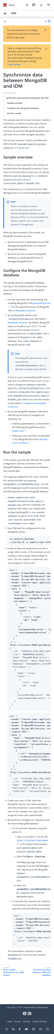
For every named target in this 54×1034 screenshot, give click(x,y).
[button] (41, 5)
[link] (5, 5)
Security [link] (26, 1021)
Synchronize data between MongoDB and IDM (27, 98)
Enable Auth (18, 430)
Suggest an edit (46, 21)
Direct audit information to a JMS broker (13, 972)
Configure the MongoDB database (23, 108)
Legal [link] (9, 1021)
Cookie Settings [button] (39, 1021)
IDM (13, 13)
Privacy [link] (17, 1021)
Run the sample (14, 113)
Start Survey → (15, 64)
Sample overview (14, 103)
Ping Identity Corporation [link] (36, 1007)
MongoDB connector (25, 310)
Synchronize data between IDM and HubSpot (42, 972)
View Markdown (49, 21)
